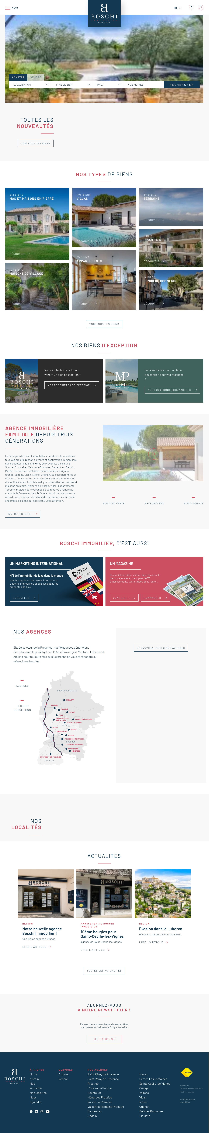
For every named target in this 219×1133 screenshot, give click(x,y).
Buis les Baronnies (62, 474)
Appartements (66, 485)
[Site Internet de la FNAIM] (187, 1072)
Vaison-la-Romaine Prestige (106, 1106)
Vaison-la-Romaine (39, 467)
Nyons (36, 474)
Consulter (21, 597)
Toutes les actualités (104, 970)
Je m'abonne (104, 1039)
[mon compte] (200, 7)
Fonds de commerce (47, 489)
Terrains (10, 489)
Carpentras (58, 467)
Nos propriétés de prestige (69, 385)
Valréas (19, 474)
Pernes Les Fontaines (26, 471)
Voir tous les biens (36, 143)
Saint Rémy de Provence (42, 463)
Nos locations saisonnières (169, 389)
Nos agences (98, 1069)
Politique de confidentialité (191, 1088)
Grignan (45, 474)
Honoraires (184, 1085)
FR (175, 7)
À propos (37, 1069)
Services (66, 1069)
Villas (53, 485)
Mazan (9, 471)
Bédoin (70, 467)
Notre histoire (19, 513)
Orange (9, 474)
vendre (35, 77)
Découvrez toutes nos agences (161, 647)
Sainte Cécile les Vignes (55, 471)
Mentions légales (187, 1092)
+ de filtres (135, 84)
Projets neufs (24, 489)
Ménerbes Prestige (100, 1097)
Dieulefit (10, 478)
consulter (121, 597)
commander (152, 597)
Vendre (63, 1079)
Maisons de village (38, 485)
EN (180, 7)
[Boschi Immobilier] (104, 13)
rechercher (182, 84)
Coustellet (21, 467)
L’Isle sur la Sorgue (100, 1088)
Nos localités (38, 1092)
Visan (28, 474)
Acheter (64, 1074)
